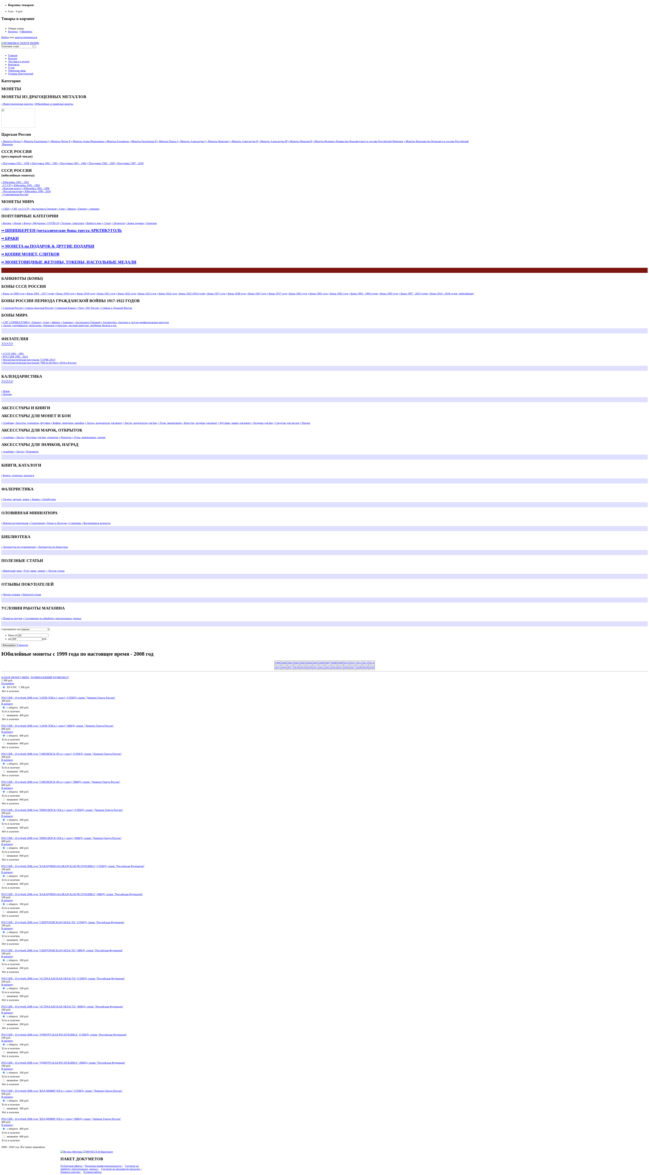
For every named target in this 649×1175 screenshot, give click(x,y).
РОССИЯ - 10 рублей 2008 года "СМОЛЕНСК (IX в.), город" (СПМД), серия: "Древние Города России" (61, 753)
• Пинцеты (65, 437)
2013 (365, 662)
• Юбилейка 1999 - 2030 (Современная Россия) (26, 193)
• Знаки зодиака (135, 223)
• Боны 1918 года (65, 293)
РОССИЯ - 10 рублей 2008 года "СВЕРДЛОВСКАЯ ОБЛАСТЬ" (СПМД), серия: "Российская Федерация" (63, 922)
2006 (321, 662)
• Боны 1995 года (388, 293)
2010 (346, 662)
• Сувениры (74, 523)
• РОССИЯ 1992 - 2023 (14, 356)
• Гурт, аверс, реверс (34, 570)
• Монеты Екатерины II (143, 141)
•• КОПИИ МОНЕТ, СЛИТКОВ (30, 254)
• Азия (61, 208)
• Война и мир (93, 223)
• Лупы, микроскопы (170, 423)
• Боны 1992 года (338, 293)
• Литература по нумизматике (18, 547)
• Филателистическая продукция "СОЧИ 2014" (28, 359)
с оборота (12, 707)
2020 (309, 667)
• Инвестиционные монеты (17, 104)
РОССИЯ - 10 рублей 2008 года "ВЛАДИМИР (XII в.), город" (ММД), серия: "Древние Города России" (61, 1118)
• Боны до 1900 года (13, 293)
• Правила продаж (11, 618)
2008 (334, 662)
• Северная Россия (11, 308)
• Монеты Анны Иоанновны (88, 141)
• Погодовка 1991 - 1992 (72, 163)
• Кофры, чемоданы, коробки (67, 423)
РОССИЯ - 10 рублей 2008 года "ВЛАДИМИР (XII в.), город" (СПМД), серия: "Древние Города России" (62, 1090)
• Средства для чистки (286, 423)
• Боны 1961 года (297, 293)
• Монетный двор (11, 570)
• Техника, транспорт (72, 223)
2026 (346, 667)
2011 (352, 662)
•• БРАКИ (10, 238)
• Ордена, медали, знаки (15, 499)
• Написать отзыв (31, 594)
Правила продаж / (71, 1172)
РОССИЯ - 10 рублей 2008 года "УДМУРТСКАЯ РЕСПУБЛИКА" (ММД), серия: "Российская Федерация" (63, 1062)
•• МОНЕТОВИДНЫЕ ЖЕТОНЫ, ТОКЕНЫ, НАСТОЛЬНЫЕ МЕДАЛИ (68, 262)
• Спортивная (37, 523)
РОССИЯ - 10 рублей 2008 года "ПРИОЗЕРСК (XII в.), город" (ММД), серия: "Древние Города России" (61, 838)
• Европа (82, 208)
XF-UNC (12, 687)
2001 (290, 662)
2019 (302, 667)
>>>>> (7, 343)
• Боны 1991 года (318, 293)
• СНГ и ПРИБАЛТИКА (15, 322)
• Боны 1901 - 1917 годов (39, 293)
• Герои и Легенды (56, 523)
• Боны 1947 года (256, 293)
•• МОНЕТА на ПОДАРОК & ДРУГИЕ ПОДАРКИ (47, 246)
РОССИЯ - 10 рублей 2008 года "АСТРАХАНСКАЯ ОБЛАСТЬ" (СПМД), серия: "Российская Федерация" (63, 978)
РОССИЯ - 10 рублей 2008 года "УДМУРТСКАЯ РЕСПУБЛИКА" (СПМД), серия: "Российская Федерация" (64, 1034)
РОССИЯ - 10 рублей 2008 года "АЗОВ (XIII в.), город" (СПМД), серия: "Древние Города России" (58, 697)
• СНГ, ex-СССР (19, 208)
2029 (365, 667)
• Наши (5, 391)
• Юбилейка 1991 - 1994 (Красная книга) (20, 187)
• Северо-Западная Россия (38, 308)
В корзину (7, 703)
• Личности (118, 223)
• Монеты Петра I (11, 141)
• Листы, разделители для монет (103, 423)
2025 (340, 667)
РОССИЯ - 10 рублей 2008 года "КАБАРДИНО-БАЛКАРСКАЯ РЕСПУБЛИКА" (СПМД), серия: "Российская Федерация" (73, 866)
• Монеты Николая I (217, 141)
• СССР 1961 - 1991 (12, 353)
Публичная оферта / (72, 1166)
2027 (352, 667)
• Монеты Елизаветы (117, 141)
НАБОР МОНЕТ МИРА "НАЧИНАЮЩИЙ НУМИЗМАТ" (35, 677)
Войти (5, 37)
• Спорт (106, 223)
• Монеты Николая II (300, 141)
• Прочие (6, 394)
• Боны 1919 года (85, 293)
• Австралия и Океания (43, 208)
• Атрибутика (48, 499)
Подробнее (7, 683)
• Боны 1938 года (236, 293)
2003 (302, 662)
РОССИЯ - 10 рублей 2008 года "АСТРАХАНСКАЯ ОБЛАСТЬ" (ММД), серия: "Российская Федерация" (62, 1006)
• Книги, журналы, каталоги (17, 475)
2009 (340, 662)
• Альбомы (7, 423)
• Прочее (305, 423)
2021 (315, 667)
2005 (315, 662)
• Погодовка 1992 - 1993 (101, 163)
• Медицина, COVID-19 (45, 223)
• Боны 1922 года (126, 293)
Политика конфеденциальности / (104, 1166)
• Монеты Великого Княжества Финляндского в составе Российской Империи (358, 141)
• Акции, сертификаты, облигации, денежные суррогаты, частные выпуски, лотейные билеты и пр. (59, 325)
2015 (277, 667)
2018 (296, 667)
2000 (284, 662)
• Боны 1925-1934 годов (191, 293)
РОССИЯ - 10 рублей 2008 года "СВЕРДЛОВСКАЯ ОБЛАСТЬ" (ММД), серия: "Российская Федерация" (62, 950)
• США (5, 208)
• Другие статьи (55, 570)
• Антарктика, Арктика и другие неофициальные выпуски (135, 322)
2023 (327, 667)
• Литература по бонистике (52, 547)
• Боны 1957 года (277, 293)
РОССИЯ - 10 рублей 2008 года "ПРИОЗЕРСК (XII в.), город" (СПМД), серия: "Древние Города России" (62, 810)
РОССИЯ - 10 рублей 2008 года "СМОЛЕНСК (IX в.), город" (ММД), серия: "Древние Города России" (60, 782)
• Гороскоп (151, 223)
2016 (284, 667)
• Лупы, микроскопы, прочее (88, 437)
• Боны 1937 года (215, 293)
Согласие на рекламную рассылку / (121, 1169)
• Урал (80, 308)
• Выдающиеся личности (96, 523)
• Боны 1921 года (105, 293)
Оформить (26, 31)
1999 (277, 662)
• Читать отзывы (10, 594)
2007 (327, 662)
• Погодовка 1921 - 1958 (15, 163)
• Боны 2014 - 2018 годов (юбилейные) (451, 293)
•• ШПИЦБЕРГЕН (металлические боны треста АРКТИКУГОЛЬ (61, 230)
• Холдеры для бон (262, 423)
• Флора (16, 223)
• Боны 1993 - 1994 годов (363, 293)
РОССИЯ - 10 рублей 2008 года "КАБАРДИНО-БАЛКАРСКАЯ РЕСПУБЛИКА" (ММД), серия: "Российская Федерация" (72, 894)
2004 (309, 662)
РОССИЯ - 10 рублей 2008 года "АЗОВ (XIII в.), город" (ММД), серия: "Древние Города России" (57, 725)
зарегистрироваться (26, 37)
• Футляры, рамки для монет (234, 423)
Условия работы (92, 1172)
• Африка (70, 208)
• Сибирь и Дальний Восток (116, 308)
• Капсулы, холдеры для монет (199, 423)
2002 (296, 662)
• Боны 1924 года (167, 293)
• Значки (35, 499)
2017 (290, 667)
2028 (359, 667)
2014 (371, 662)
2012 (359, 662)
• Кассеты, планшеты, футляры (32, 423)
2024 (334, 667)
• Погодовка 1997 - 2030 (129, 163)
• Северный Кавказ (65, 308)
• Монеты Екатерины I (35, 141)
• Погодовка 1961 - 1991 (44, 163)
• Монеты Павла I (167, 141)
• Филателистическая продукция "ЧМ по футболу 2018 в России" (39, 362)
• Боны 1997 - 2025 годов (413, 293)
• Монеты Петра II (59, 141)
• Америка (93, 208)
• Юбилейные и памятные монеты (53, 104)
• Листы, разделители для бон (140, 423)
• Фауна (26, 223)
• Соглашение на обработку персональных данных (52, 618)
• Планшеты (32, 451)
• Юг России (92, 308)
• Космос (6, 223)
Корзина (13, 31)
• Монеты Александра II (244, 141)
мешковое (12, 715)
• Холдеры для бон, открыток (41, 437)
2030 (371, 667)
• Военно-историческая (14, 523)
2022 (321, 667)
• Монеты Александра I (192, 141)
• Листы (19, 437)
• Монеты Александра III (273, 141)
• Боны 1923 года (146, 293)
